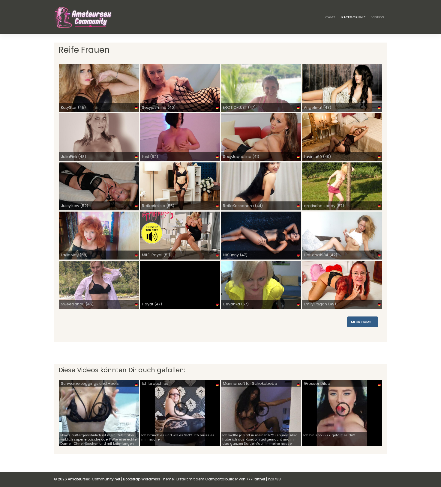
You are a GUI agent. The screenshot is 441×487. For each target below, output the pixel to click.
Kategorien (352, 17)
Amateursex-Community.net (94, 479)
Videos (377, 17)
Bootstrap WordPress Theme (148, 479)
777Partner (255, 479)
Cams (330, 17)
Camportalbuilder (221, 479)
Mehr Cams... (362, 321)
